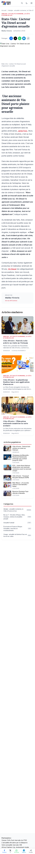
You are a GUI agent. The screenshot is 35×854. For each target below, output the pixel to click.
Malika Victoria (12, 298)
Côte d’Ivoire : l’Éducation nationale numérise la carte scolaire (15, 423)
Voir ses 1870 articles (11, 300)
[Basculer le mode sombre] (26, 3)
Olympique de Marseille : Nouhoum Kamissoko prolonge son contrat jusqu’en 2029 (20, 457)
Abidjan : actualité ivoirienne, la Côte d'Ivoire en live (16, 14)
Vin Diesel (12, 269)
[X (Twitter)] (15, 38)
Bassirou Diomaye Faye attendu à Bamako (20, 492)
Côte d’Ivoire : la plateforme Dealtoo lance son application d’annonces (16, 382)
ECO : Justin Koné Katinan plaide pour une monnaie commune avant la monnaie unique (21, 468)
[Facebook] (11, 38)
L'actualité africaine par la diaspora (14, 843)
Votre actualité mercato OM (12, 845)
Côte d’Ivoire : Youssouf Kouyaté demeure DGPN (20, 476)
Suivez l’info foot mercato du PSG (14, 840)
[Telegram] (24, 38)
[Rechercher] (22, 3)
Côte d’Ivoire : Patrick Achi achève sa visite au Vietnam (15, 342)
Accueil (4, 10)
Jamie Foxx (22, 131)
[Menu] (31, 3)
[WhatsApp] (19, 38)
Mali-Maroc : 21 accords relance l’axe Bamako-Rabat (20, 484)
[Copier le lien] (28, 38)
